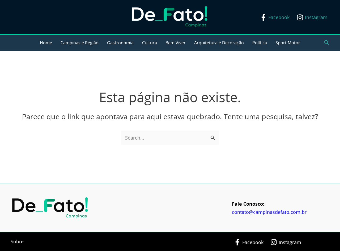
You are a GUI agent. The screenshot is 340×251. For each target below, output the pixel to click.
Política (259, 43)
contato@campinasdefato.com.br (269, 212)
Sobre (17, 241)
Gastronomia (120, 43)
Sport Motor (287, 43)
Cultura (149, 43)
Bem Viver (175, 43)
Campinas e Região (80, 43)
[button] (326, 43)
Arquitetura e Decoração (219, 43)
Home (46, 43)
